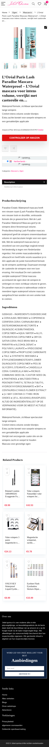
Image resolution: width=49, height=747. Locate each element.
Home (4, 12)
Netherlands (19, 161)
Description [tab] (9, 182)
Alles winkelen (8, 698)
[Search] (33, 3)
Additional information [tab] (13, 187)
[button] (45, 27)
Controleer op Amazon (24, 138)
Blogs (4, 702)
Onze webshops (9, 706)
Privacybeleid (7, 721)
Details (40, 130)
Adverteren (7, 710)
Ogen (14, 12)
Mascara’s (27, 12)
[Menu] (3, 3)
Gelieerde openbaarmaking (14, 729)
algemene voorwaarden (12, 725)
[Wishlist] (39, 4)
